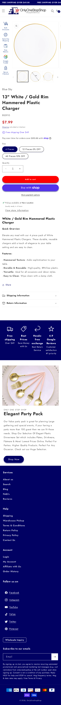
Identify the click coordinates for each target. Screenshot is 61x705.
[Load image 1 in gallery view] (22, 76)
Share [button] (8, 284)
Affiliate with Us (12, 566)
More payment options (30, 195)
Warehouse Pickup (13, 520)
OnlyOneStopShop (34, 700)
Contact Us (9, 540)
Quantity (5, 162)
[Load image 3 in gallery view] (48, 76)
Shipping (5, 127)
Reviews (7, 499)
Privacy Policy (10, 535)
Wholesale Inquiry (14, 639)
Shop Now (13, 459)
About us (8, 479)
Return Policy (10, 530)
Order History (11, 571)
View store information (17, 210)
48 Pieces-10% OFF (15, 156)
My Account (9, 561)
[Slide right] (57, 77)
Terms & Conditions (14, 525)
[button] (3, 11)
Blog (5, 489)
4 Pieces (9, 149)
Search (7, 484)
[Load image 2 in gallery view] (35, 76)
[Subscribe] (54, 656)
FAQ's (6, 494)
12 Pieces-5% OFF (31, 149)
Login (6, 556)
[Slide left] (13, 77)
